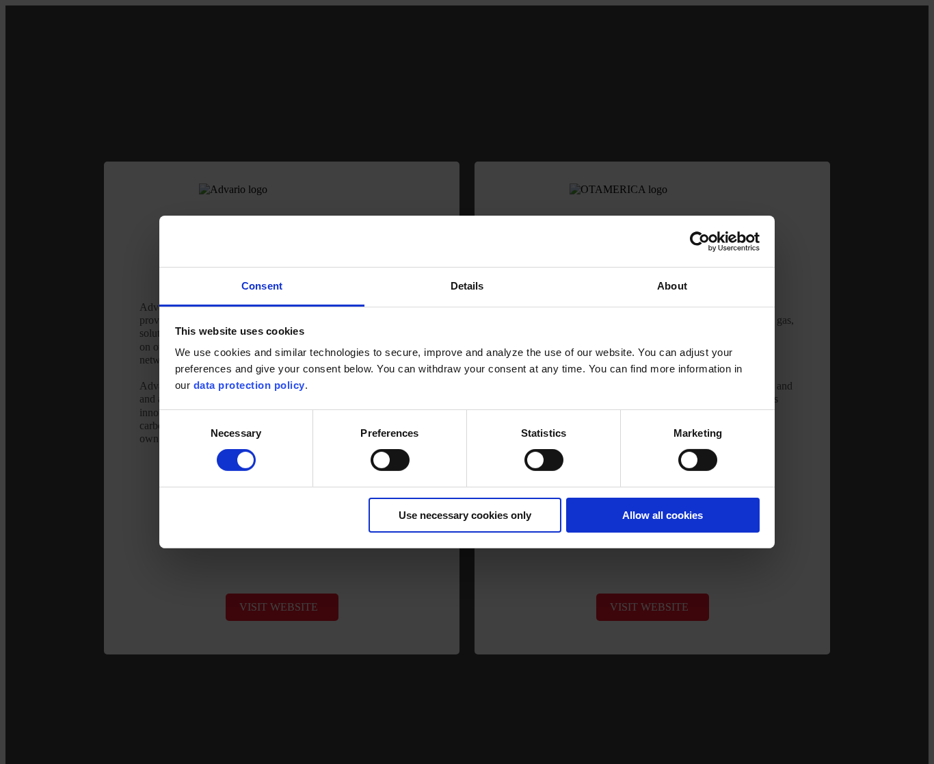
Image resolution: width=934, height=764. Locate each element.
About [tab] (672, 286)
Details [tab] (467, 286)
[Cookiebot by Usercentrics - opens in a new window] (700, 241)
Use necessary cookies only (465, 515)
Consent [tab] (261, 286)
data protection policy (249, 385)
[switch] (390, 460)
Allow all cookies (662, 515)
